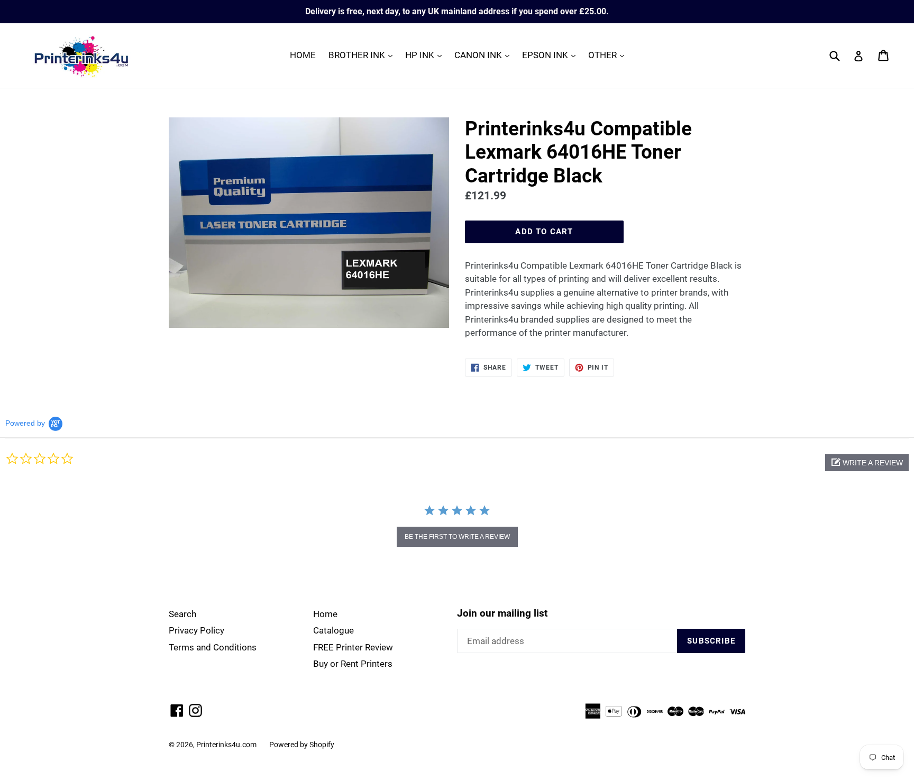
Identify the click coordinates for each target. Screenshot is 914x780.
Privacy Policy (196, 630)
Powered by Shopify (301, 744)
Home (325, 614)
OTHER (608, 54)
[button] (867, 462)
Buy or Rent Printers (352, 663)
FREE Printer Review (353, 647)
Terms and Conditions (213, 647)
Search (182, 614)
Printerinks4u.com (226, 744)
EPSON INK (551, 54)
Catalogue (333, 630)
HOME (303, 55)
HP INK (426, 54)
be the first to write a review (457, 536)
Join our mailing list (502, 613)
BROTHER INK (363, 54)
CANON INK (484, 54)
